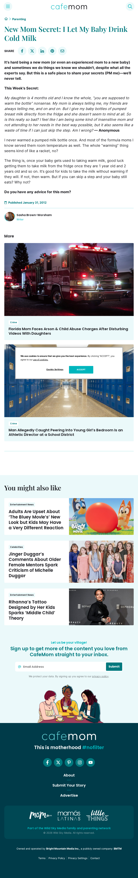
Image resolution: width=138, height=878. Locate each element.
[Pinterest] (69, 762)
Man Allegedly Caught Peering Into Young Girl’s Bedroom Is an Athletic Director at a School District (66, 432)
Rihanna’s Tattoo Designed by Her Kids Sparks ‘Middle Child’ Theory (32, 610)
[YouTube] (90, 762)
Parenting (19, 19)
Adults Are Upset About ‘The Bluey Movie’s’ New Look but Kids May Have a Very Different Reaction (36, 520)
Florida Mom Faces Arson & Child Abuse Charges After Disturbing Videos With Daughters (68, 331)
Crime (13, 322)
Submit (114, 666)
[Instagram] (79, 762)
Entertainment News (22, 504)
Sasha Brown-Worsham (34, 215)
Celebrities (16, 547)
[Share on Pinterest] (52, 51)
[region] (69, 363)
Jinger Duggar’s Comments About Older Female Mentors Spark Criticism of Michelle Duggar (35, 565)
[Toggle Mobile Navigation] (8, 6)
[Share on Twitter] (32, 51)
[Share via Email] (62, 51)
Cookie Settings (54, 369)
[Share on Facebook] (22, 51)
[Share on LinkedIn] (42, 51)
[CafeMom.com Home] (69, 6)
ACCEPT (81, 369)
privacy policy (100, 676)
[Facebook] (47, 762)
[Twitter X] (58, 762)
